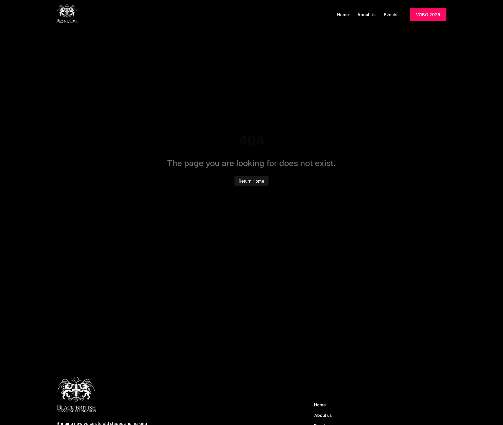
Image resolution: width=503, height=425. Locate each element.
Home (343, 14)
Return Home (251, 181)
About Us (366, 14)
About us (323, 415)
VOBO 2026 (428, 14)
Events (390, 14)
